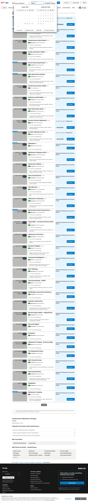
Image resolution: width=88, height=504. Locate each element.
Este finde (39, 30)
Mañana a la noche (29, 30)
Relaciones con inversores (7, 490)
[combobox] (21, 3)
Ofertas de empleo (6, 488)
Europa (21, 462)
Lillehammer (39, 462)
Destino (13, 2)
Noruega (27, 462)
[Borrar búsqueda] (29, 3)
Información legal (34, 475)
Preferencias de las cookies (36, 481)
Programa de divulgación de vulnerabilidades (40, 483)
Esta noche (20, 30)
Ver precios (70, 24)
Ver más (15, 457)
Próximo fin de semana (50, 30)
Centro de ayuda (34, 487)
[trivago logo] (4, 3)
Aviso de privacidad (34, 477)
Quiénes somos (5, 486)
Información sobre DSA (35, 479)
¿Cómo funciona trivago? (35, 489)
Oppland (32, 462)
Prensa (3, 492)
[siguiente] (54, 7)
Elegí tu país (4, 471)
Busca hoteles (15, 462)
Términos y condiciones (35, 473)
